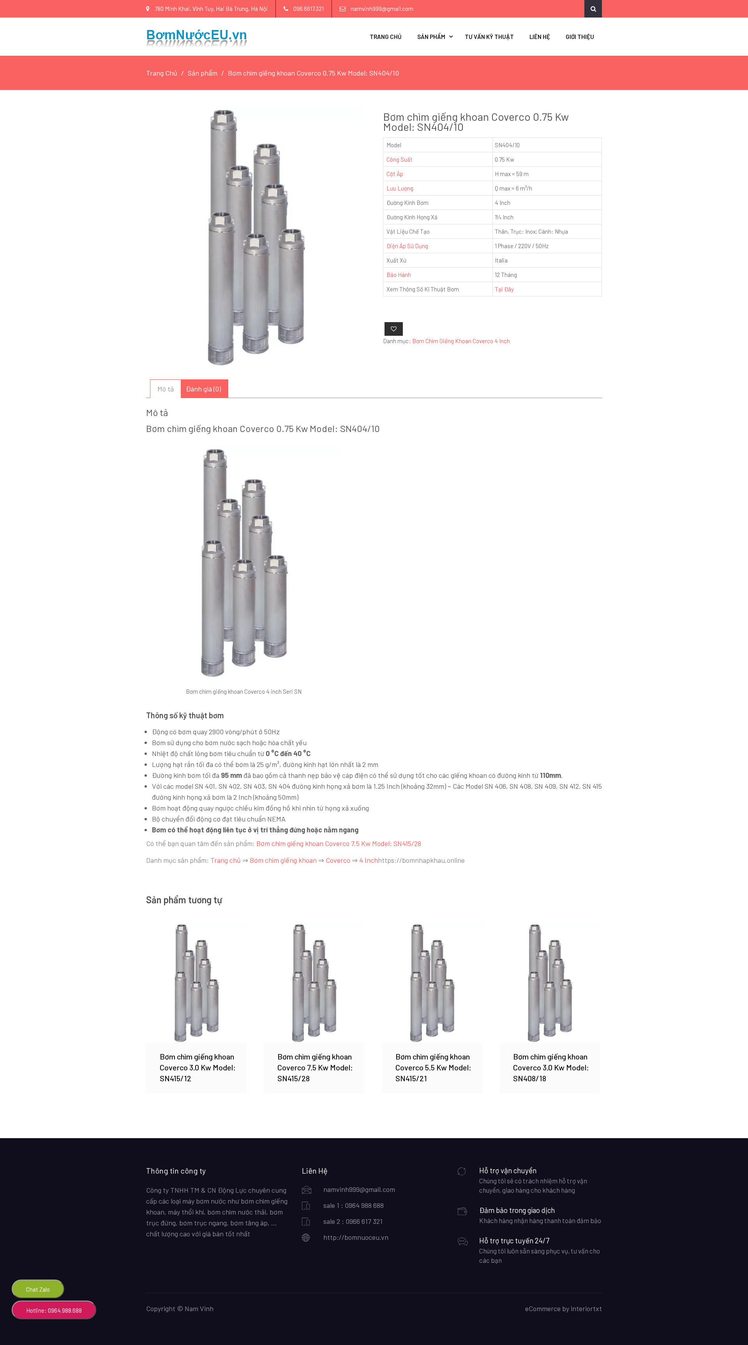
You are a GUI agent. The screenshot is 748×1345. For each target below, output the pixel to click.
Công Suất (399, 159)
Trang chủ (225, 860)
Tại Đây (504, 289)
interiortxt (586, 1308)
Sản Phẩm (431, 36)
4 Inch (368, 860)
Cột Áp (394, 173)
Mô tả (165, 388)
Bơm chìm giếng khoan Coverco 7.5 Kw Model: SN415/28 (338, 843)
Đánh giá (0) (203, 388)
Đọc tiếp (196, 982)
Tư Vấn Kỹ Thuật (489, 36)
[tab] (165, 388)
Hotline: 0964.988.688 (54, 1310)
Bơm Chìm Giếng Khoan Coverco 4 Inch (461, 340)
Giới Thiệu (580, 36)
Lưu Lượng (399, 188)
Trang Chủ (386, 36)
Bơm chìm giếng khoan (283, 860)
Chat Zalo (38, 1289)
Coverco (338, 860)
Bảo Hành (398, 274)
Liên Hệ (539, 36)
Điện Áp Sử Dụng (407, 245)
